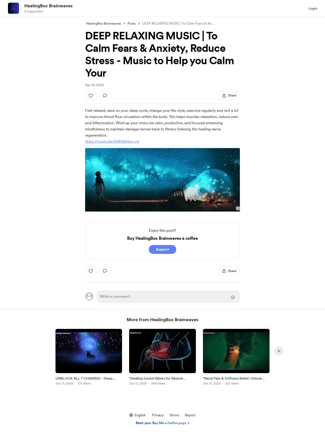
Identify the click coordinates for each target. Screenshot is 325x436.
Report (190, 415)
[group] (89, 357)
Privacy (158, 415)
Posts (132, 23)
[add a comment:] (105, 95)
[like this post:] (91, 95)
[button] (137, 415)
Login (313, 8)
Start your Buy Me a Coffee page (161, 423)
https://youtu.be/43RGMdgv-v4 (112, 141)
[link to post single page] (89, 357)
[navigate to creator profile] (13, 8)
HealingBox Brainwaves (48, 5)
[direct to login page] (168, 297)
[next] (278, 351)
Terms (174, 415)
